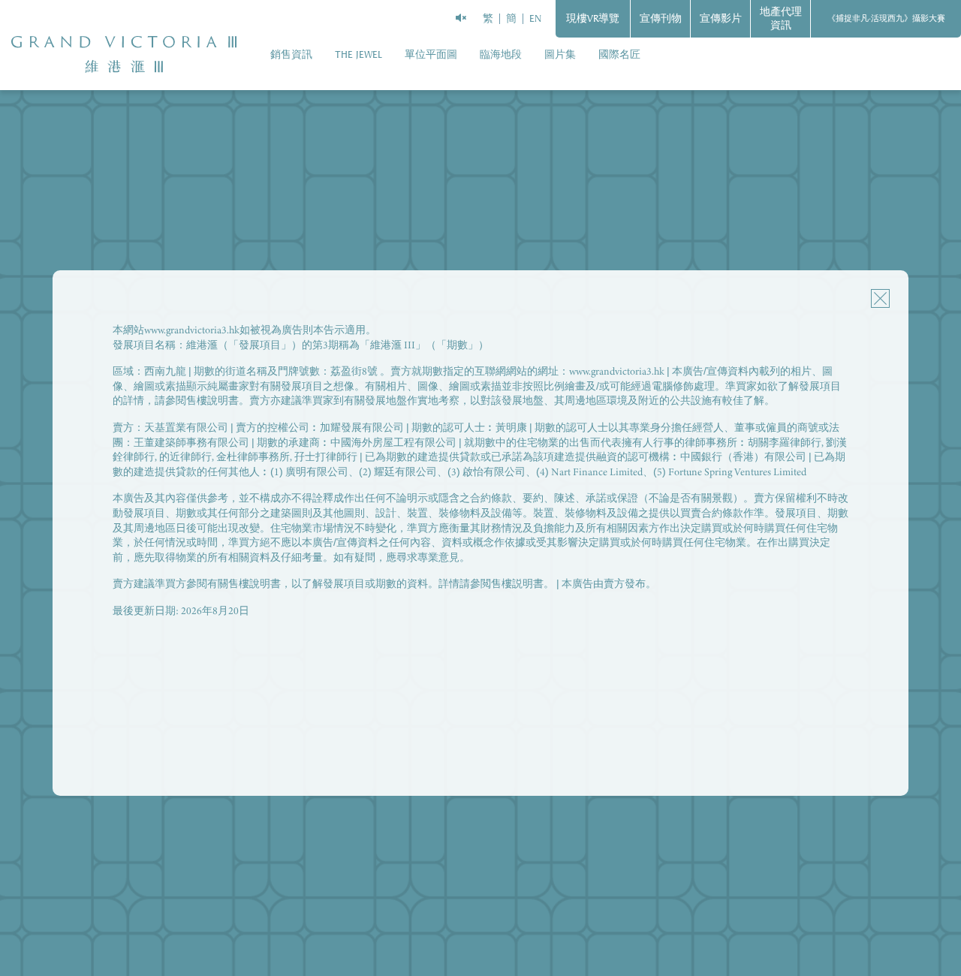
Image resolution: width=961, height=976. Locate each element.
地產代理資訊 (781, 18)
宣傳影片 (721, 18)
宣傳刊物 (661, 18)
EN (535, 18)
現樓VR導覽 (592, 18)
